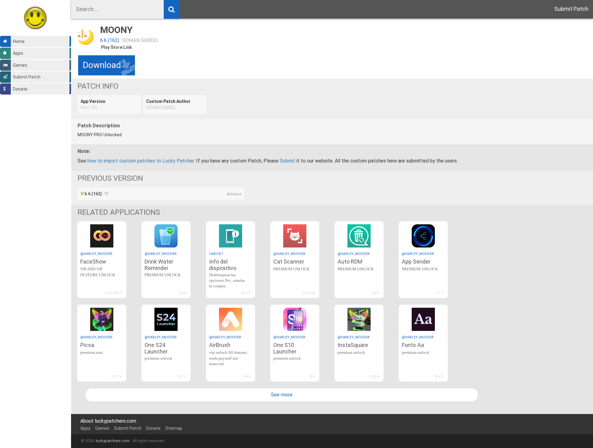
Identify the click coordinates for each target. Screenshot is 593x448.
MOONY (116, 29)
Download (102, 65)
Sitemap (173, 428)
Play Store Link (116, 47)
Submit (287, 161)
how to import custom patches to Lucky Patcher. (141, 161)
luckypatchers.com (113, 440)
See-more (281, 395)
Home (19, 41)
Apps (18, 53)
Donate (20, 89)
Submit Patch (26, 76)
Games (20, 65)
